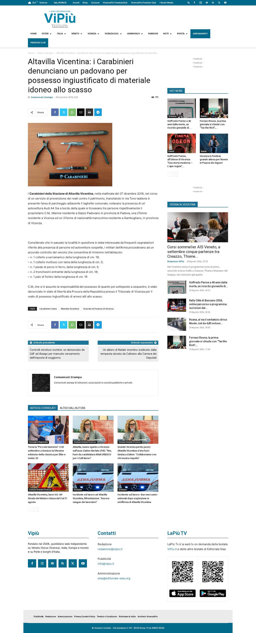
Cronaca (78, 490)
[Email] (81, 112)
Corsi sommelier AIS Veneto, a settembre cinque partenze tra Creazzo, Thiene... (193, 252)
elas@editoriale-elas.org (114, 578)
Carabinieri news (48, 308)
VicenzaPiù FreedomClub (115, 3)
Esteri (45, 33)
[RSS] (213, 2)
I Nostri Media (166, 3)
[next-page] (36, 509)
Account (95, 3)
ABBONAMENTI (200, 33)
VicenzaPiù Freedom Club (143, 3)
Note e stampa (45, 53)
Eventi (204, 116)
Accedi (76, 3)
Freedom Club (38, 42)
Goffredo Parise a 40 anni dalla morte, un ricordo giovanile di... (179, 124)
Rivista (181, 33)
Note (166, 33)
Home (34, 33)
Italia (60, 33)
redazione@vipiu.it (110, 549)
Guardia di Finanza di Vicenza (98, 308)
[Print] (89, 112)
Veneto (75, 33)
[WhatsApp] (72, 112)
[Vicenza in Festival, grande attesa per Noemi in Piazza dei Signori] (214, 143)
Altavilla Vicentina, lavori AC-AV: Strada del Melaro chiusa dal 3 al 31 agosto (47, 498)
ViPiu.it (172, 549)
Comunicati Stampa (42, 97)
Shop (85, 3)
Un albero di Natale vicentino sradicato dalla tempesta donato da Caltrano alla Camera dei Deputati (128, 353)
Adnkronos (133, 33)
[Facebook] (194, 2)
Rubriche (153, 33)
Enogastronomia (176, 240)
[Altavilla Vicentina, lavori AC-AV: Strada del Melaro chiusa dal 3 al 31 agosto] (48, 477)
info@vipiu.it (106, 563)
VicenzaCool (112, 33)
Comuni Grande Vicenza (85, 442)
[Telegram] (98, 112)
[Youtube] (225, 2)
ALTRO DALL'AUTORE (72, 407)
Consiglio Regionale (38, 442)
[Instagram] (200, 2)
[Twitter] (219, 2)
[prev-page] (30, 509)
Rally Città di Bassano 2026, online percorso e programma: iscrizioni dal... (208, 304)
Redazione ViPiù (175, 261)
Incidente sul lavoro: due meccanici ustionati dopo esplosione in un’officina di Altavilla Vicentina (137, 498)
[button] (189, 2)
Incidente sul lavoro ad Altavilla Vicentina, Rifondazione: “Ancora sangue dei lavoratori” (91, 498)
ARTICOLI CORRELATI (42, 407)
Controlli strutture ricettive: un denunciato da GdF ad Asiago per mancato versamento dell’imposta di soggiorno (57, 353)
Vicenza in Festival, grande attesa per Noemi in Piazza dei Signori (214, 159)
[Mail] (207, 2)
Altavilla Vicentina (70, 308)
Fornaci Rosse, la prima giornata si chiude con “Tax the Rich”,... (213, 124)
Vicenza (92, 33)
